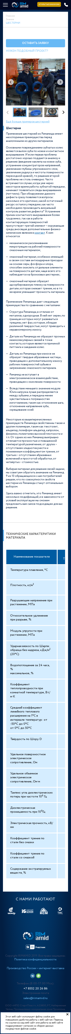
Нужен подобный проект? (27, 51)
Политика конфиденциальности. (35, 960)
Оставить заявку (35, 43)
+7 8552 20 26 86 (35, 988)
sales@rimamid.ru (35, 998)
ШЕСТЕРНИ (13, 23)
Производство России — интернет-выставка (35, 968)
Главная (10, 16)
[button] (60, 82)
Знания (10, 19)
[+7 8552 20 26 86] (66, 5)
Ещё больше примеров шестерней (28, 122)
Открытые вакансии (49, 4)
